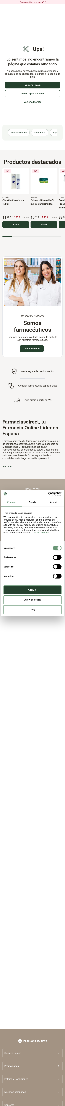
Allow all (32, 589)
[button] (32, 1066)
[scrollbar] (31, 236)
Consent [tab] (11, 502)
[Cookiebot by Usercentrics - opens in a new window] (48, 494)
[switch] (57, 557)
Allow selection (32, 599)
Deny (32, 609)
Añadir (16, 224)
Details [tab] (32, 502)
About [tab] (53, 502)
